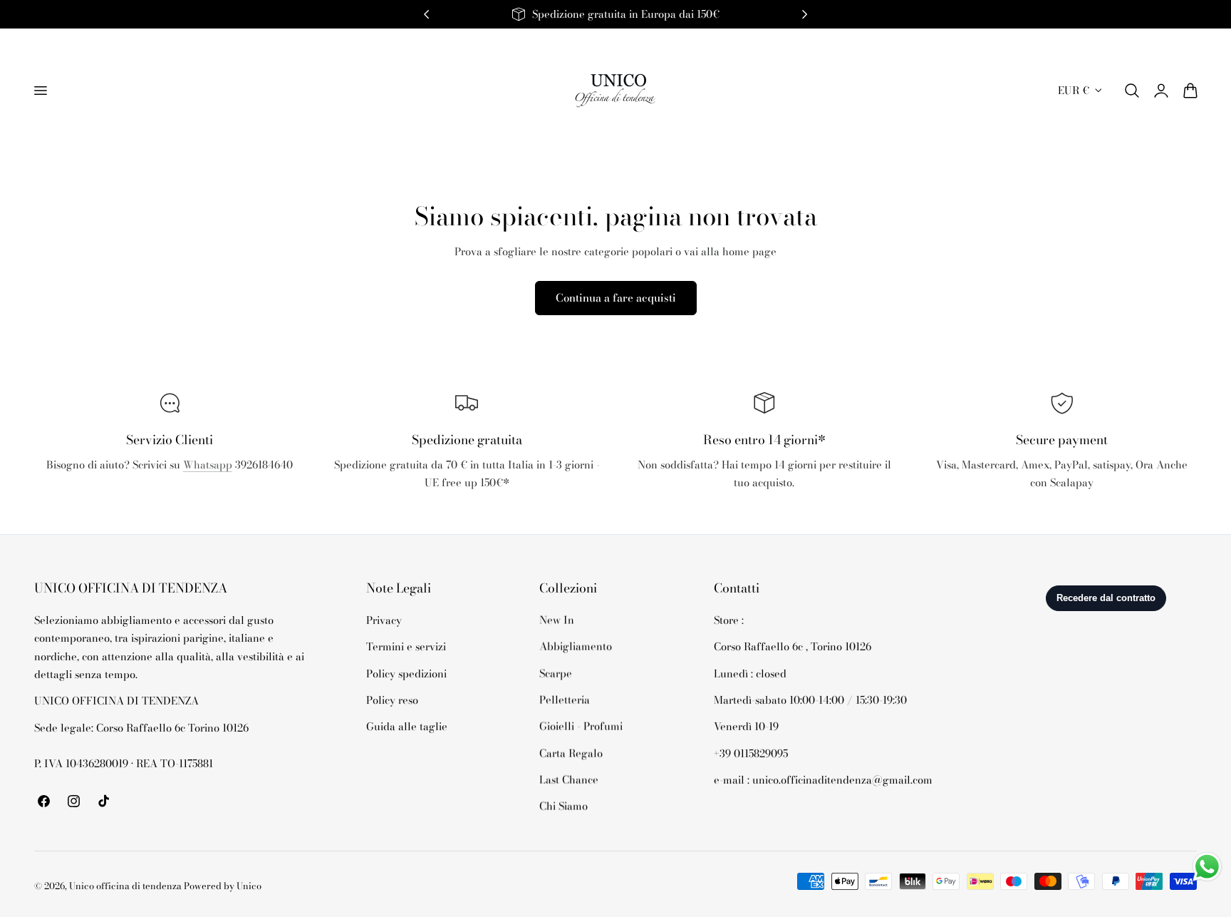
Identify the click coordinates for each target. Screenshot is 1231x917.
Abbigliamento (575, 646)
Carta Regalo (571, 752)
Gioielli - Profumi (581, 726)
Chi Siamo (563, 806)
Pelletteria (564, 700)
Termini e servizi (406, 646)
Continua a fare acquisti (616, 298)
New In (556, 620)
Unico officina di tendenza (126, 886)
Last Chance (568, 780)
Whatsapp (207, 464)
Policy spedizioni (406, 673)
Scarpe (555, 673)
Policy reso (392, 700)
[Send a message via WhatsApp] (1207, 866)
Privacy (384, 620)
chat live (169, 496)
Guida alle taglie (406, 726)
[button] (40, 90)
